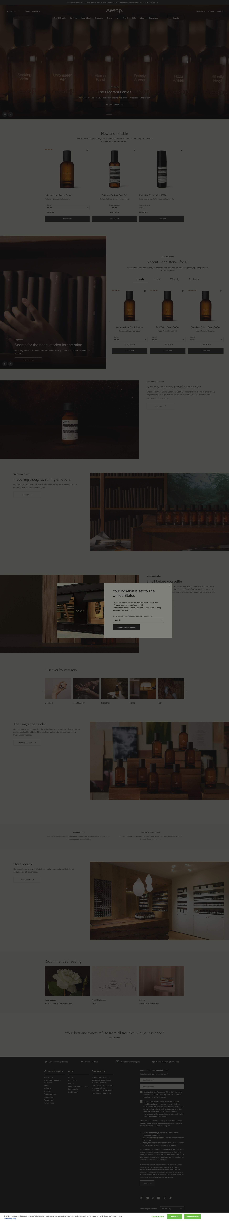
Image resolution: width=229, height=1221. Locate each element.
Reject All (174, 1217)
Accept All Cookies (192, 1217)
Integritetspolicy (10, 1218)
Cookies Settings (158, 1217)
